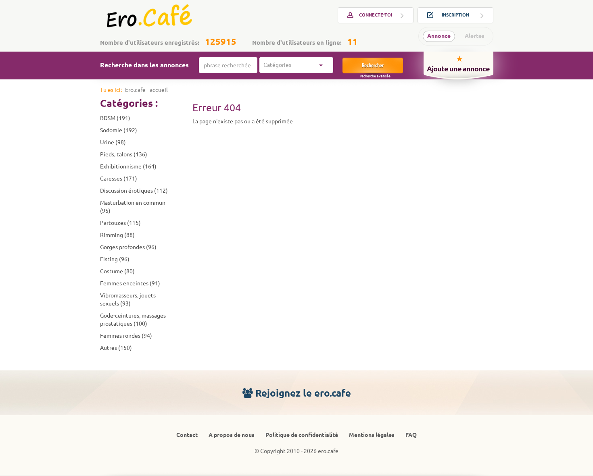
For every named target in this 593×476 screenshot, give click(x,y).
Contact (187, 435)
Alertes (474, 36)
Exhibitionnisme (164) (128, 166)
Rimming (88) (117, 235)
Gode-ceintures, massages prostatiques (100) (133, 319)
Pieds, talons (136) (123, 154)
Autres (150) (116, 348)
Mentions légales (372, 435)
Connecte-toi (375, 14)
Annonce (439, 36)
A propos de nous (232, 435)
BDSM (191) (115, 118)
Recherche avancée (375, 76)
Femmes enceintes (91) (130, 283)
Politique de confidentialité (301, 435)
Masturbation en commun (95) (132, 207)
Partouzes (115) (120, 223)
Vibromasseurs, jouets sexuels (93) (128, 299)
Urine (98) (113, 142)
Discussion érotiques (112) (134, 190)
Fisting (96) (114, 259)
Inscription (455, 14)
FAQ (411, 435)
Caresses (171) (118, 178)
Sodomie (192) (118, 130)
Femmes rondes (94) (126, 336)
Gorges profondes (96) (128, 247)
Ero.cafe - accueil (146, 90)
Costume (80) (117, 271)
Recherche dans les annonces (144, 65)
